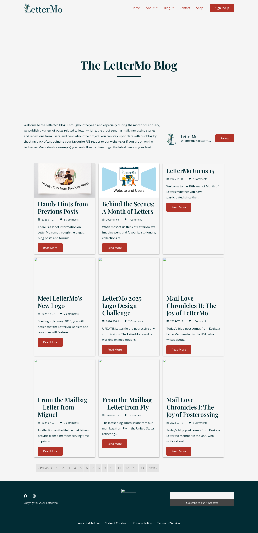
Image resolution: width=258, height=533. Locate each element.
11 (119, 468)
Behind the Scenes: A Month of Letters (128, 207)
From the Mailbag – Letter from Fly (127, 403)
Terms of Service (168, 523)
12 (127, 468)
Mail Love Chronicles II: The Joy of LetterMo (191, 305)
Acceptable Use (89, 523)
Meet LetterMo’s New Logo (60, 302)
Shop (199, 8)
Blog (167, 8)
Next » (152, 468)
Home (135, 8)
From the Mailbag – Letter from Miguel (62, 407)
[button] (156, 8)
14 (142, 468)
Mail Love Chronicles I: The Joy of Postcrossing (192, 407)
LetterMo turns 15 (190, 170)
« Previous (45, 468)
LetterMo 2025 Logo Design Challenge (121, 305)
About (150, 8)
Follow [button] (225, 138)
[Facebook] (25, 496)
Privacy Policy (142, 523)
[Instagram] (34, 496)
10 (111, 468)
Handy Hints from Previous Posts (63, 207)
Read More (50, 248)
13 (135, 468)
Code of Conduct (116, 523)
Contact (185, 8)
